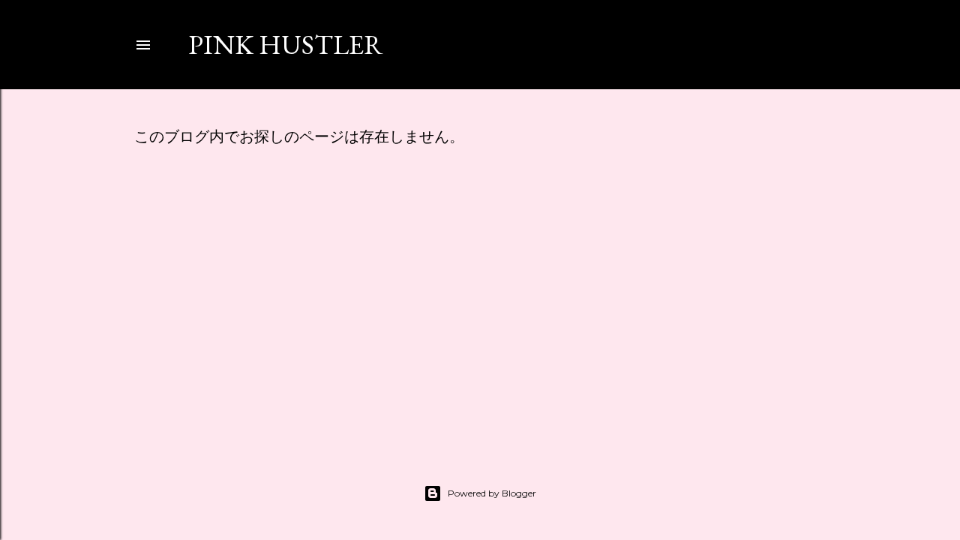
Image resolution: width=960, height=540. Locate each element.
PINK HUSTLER (285, 44)
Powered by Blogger (492, 493)
